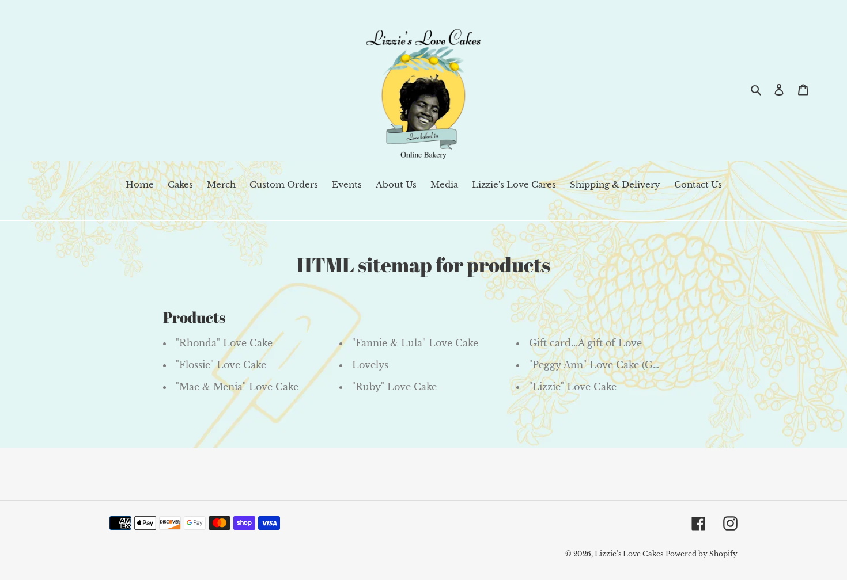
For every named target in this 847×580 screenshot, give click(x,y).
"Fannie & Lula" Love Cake (415, 343)
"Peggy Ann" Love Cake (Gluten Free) (616, 365)
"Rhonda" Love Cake (224, 343)
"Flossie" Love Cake (221, 365)
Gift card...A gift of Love (585, 343)
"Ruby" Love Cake (394, 386)
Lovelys (370, 365)
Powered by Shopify (702, 554)
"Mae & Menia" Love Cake (237, 386)
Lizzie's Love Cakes (629, 554)
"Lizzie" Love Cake (573, 386)
